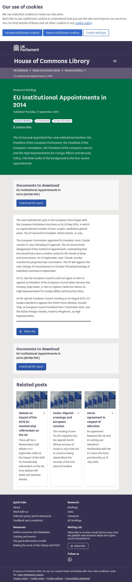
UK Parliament (21, 70)
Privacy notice (21, 578)
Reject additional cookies (62, 33)
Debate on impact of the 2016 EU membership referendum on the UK (29, 424)
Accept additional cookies (22, 33)
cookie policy (83, 23)
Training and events (24, 536)
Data (70, 511)
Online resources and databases (31, 532)
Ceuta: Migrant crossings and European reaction (63, 419)
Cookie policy (37, 578)
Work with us (20, 511)
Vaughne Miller (24, 127)
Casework (73, 516)
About (16, 507)
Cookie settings (96, 33)
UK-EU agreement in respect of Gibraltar (96, 419)
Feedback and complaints (28, 520)
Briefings (73, 507)
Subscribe (79, 545)
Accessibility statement (78, 578)
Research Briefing (74, 70)
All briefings (74, 520)
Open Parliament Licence (30, 574)
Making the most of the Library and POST (36, 545)
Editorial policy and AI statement (32, 516)
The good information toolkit (29, 541)
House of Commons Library (52, 61)
